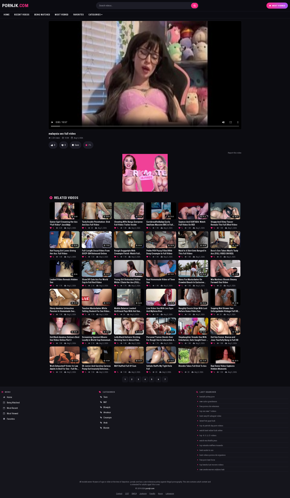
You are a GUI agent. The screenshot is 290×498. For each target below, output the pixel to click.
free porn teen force (207, 460)
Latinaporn (170, 493)
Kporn (160, 493)
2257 (127, 493)
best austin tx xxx (206, 450)
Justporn (143, 493)
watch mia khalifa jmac (208, 440)
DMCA (134, 493)
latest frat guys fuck (207, 421)
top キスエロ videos (207, 435)
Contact (119, 493)
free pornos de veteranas (209, 406)
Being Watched (42, 14)
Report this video (234, 153)
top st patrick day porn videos (211, 426)
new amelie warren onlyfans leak (211, 469)
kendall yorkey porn (207, 397)
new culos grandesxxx (208, 401)
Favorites (78, 14)
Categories (95, 14)
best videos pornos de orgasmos (212, 455)
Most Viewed (278, 6)
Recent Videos (21, 14)
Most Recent (12, 408)
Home (6, 14)
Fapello (152, 493)
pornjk (15, 5)
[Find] (194, 5)
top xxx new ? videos (207, 411)
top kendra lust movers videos (211, 465)
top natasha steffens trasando (211, 445)
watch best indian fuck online (210, 430)
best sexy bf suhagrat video (210, 416)
